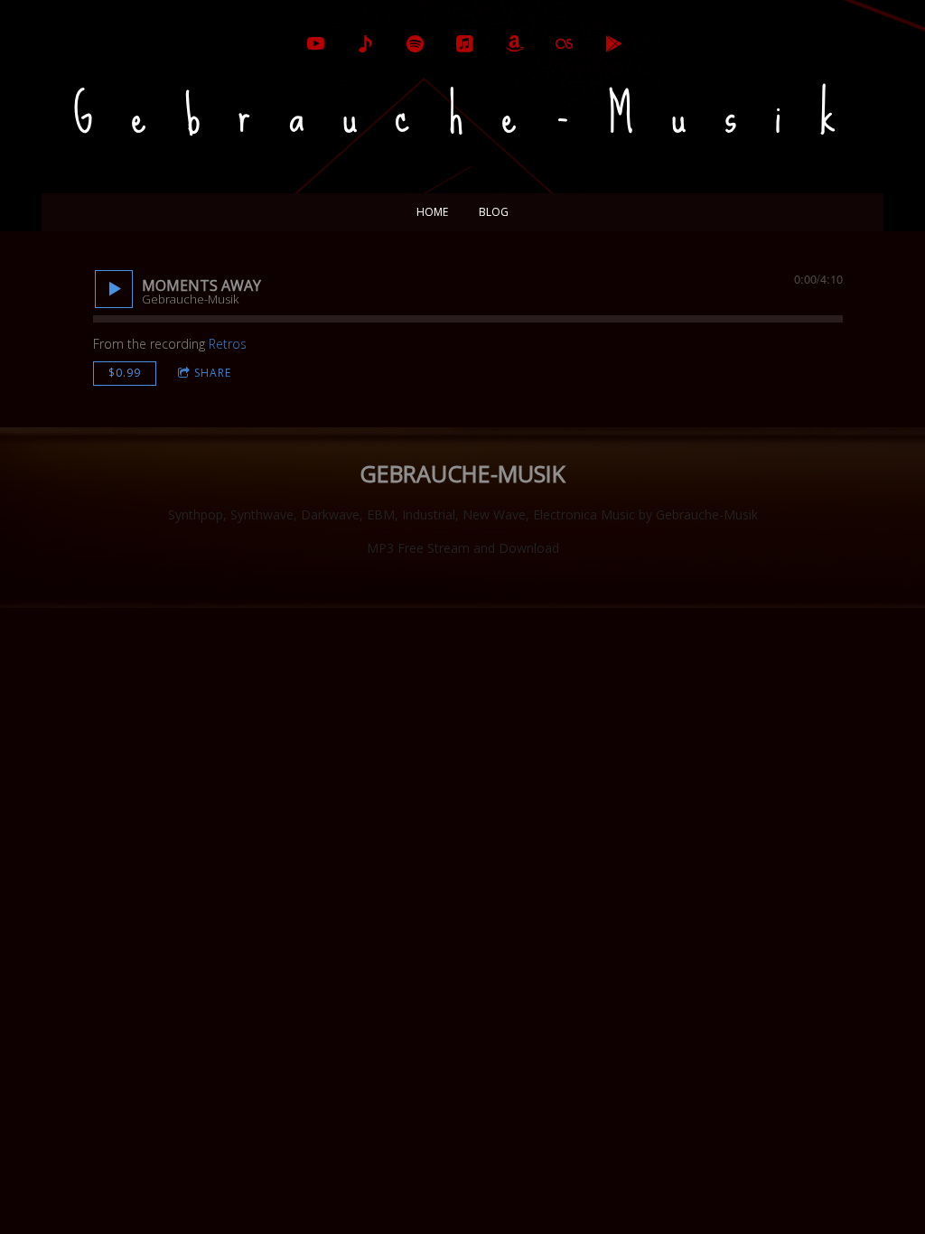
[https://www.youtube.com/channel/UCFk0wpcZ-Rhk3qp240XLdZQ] (315, 43)
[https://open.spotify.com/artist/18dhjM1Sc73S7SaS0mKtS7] (415, 43)
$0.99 (124, 372)
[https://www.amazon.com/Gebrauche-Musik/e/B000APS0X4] (514, 43)
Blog (494, 212)
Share (212, 372)
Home (432, 212)
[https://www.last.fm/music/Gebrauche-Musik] (564, 43)
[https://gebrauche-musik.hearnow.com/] (365, 43)
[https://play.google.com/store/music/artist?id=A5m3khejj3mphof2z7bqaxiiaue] (613, 43)
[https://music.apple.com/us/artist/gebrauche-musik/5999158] (464, 43)
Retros (228, 343)
